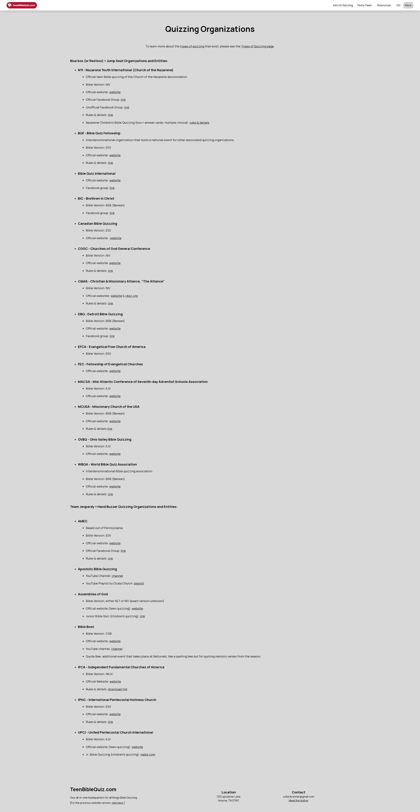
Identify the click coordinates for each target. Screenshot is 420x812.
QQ (398, 5)
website (115, 92)
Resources (384, 5)
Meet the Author (298, 800)
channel (117, 576)
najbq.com (147, 754)
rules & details (199, 123)
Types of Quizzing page (257, 46)
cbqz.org (131, 296)
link (123, 100)
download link (117, 689)
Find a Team (365, 5)
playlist (139, 583)
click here (117, 803)
